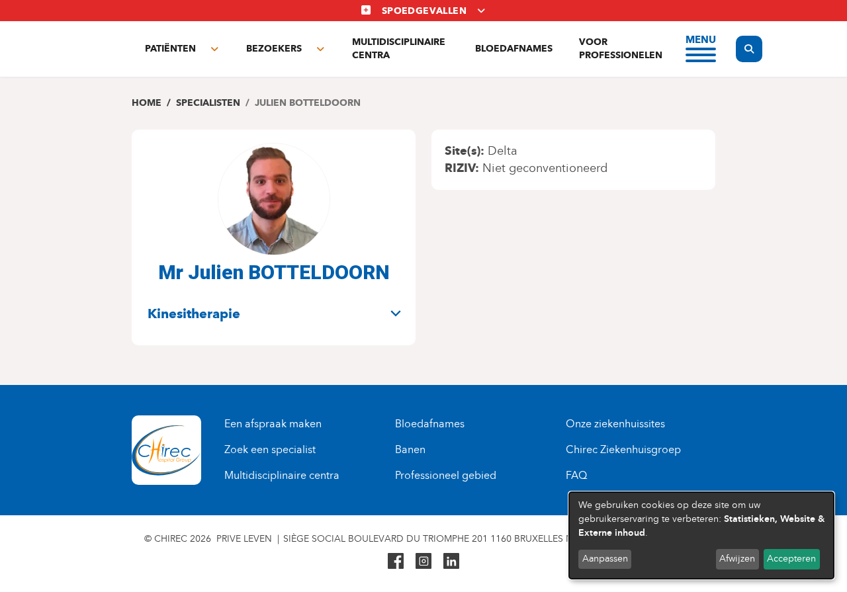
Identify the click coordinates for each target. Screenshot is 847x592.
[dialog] (701, 535)
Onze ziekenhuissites (615, 423)
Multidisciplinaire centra (398, 48)
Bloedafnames (514, 48)
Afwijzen (737, 558)
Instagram (423, 561)
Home (146, 102)
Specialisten (208, 102)
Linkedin (451, 561)
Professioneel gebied (445, 475)
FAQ (576, 475)
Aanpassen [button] (605, 558)
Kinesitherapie (194, 313)
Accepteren (791, 558)
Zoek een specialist (270, 449)
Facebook (395, 561)
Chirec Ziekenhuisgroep (623, 449)
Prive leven (244, 538)
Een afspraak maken (273, 423)
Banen (410, 449)
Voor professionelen (620, 48)
